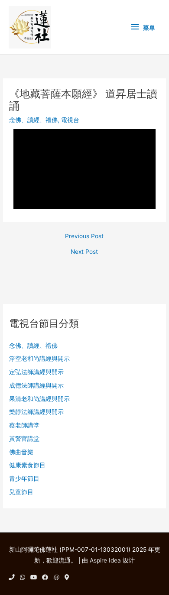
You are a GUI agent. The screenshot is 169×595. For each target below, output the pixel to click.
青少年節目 (24, 478)
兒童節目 (21, 491)
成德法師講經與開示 (36, 385)
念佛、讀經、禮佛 (33, 119)
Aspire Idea (105, 560)
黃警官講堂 (24, 438)
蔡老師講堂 (24, 425)
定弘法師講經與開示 (36, 372)
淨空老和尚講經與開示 (39, 358)
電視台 (70, 119)
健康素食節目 (27, 465)
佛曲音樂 (21, 452)
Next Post (84, 252)
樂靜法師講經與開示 (36, 411)
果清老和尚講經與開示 (39, 398)
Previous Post (84, 236)
